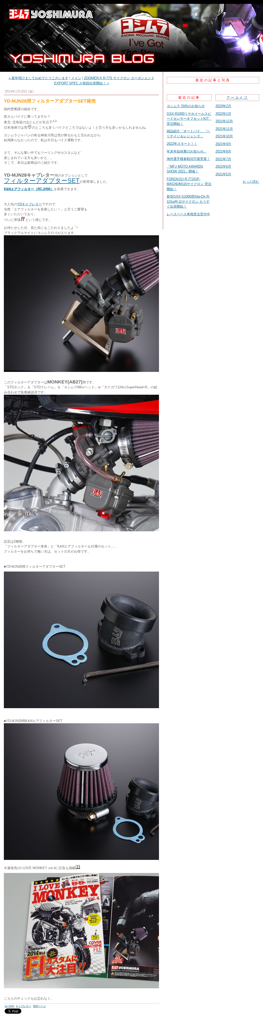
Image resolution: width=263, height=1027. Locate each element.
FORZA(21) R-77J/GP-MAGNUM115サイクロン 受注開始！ (189, 184)
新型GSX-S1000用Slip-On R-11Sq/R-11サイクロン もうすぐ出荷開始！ (188, 201)
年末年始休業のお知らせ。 (187, 151)
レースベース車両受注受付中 (188, 214)
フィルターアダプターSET (42, 180)
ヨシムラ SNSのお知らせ (186, 106)
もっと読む (250, 182)
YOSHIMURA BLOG (131, 36)
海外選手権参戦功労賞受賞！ (188, 159)
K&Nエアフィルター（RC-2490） (29, 189)
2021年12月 (224, 121)
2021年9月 (223, 144)
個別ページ (39, 1006)
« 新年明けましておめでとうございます (38, 78)
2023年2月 (223, 106)
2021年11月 (224, 129)
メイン (76, 78)
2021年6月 (223, 166)
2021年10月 (224, 136)
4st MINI (9, 1006)
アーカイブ (237, 97)
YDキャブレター (29, 204)
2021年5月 (223, 174)
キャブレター (23, 1006)
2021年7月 (223, 159)
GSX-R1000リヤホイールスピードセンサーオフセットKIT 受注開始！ (189, 119)
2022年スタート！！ (182, 144)
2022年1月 (223, 114)
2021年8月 (223, 151)
